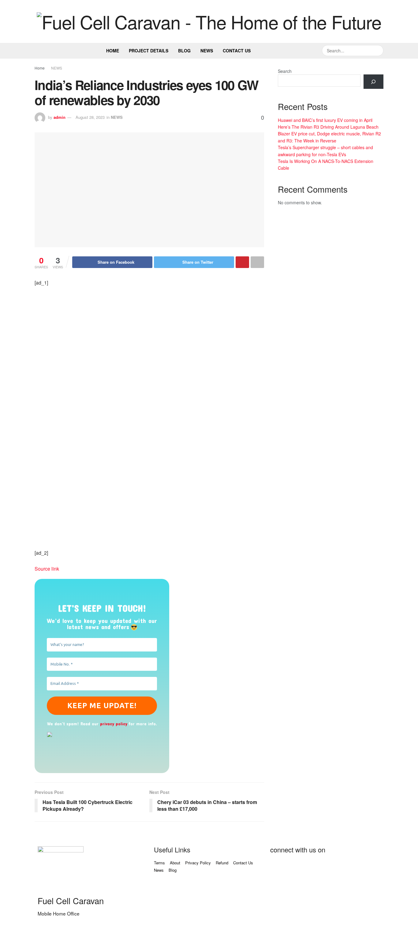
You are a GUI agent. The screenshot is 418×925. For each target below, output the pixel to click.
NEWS (56, 67)
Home (112, 50)
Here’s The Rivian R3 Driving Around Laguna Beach (328, 127)
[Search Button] (377, 50)
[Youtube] (311, 866)
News (206, 50)
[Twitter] (294, 866)
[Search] (373, 81)
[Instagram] (344, 866)
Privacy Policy (198, 863)
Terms (159, 863)
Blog (184, 50)
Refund (222, 863)
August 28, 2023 (90, 117)
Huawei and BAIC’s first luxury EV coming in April (325, 120)
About (175, 863)
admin (59, 117)
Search (285, 71)
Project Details (148, 50)
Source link (47, 568)
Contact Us (237, 50)
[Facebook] (278, 866)
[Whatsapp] (360, 866)
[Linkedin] (327, 866)
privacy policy (113, 723)
